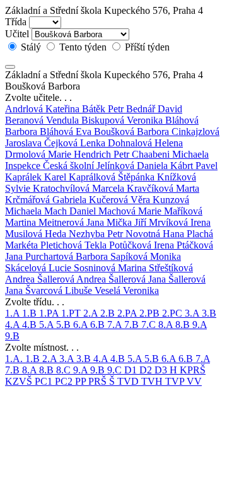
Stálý (31, 47)
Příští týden (146, 47)
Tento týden (83, 47)
